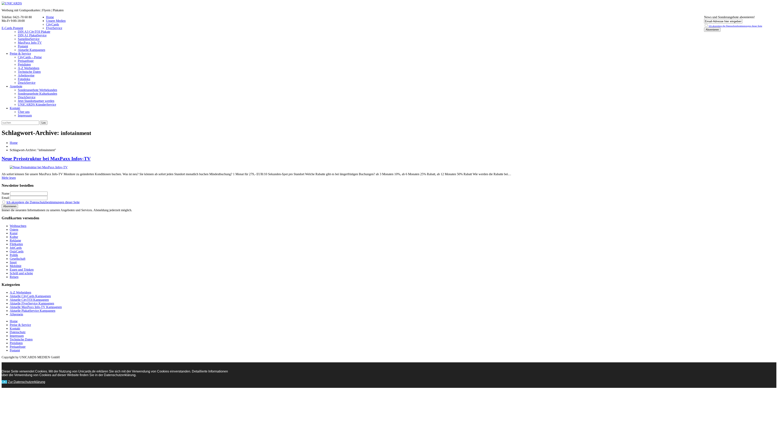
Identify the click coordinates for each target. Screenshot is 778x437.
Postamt (23, 46)
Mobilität (15, 266)
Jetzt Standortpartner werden (36, 101)
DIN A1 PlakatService (32, 35)
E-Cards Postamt (12, 28)
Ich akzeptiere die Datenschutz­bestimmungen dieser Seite (735, 26)
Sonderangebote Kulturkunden (37, 93)
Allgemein (16, 314)
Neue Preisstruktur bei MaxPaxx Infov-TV (46, 158)
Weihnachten (18, 226)
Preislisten (24, 64)
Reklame (15, 240)
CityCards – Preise (30, 57)
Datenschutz (18, 332)
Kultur (14, 237)
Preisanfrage (26, 61)
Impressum (25, 115)
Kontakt (15, 108)
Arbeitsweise (26, 75)
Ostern (14, 229)
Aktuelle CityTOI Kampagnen (29, 299)
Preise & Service (20, 53)
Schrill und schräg (21, 273)
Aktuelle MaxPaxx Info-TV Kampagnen (36, 307)
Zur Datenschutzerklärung (26, 382)
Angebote (16, 86)
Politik (14, 255)
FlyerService (54, 28)
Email (5, 197)
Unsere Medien (56, 20)
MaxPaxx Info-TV (30, 42)
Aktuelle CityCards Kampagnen (30, 296)
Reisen (14, 277)
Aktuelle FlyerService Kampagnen (32, 303)
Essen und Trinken (22, 269)
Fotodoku (24, 79)
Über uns (24, 111)
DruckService (26, 82)
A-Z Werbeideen (28, 68)
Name (5, 193)
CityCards (52, 24)
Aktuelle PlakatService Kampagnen (32, 310)
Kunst (13, 233)
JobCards (16, 247)
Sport (13, 262)
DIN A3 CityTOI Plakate (34, 31)
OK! (4, 382)
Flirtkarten (16, 244)
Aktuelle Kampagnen (31, 50)
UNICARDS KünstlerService (37, 104)
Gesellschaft (17, 258)
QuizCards (17, 251)
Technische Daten (29, 71)
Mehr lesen (9, 177)
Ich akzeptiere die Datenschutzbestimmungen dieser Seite (43, 202)
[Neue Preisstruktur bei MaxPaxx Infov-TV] (39, 167)
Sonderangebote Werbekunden (37, 90)
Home (50, 17)
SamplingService (29, 39)
